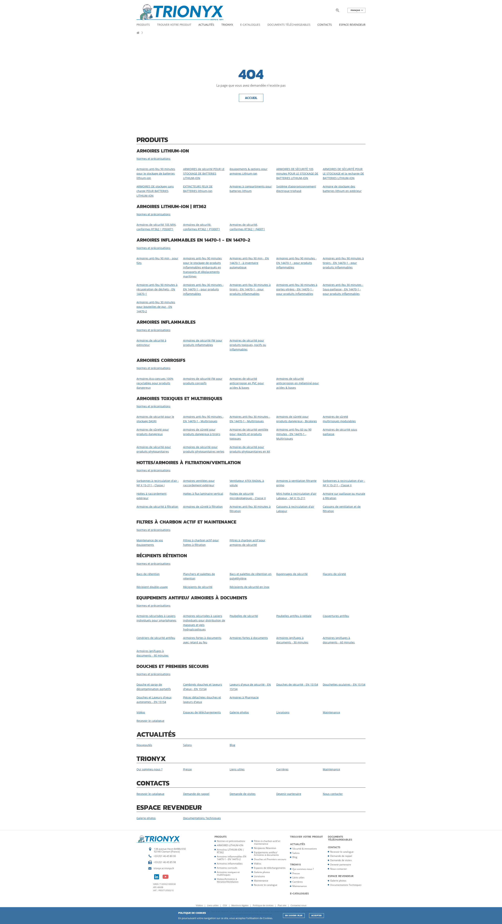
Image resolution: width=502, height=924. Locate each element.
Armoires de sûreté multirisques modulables (339, 419)
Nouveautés (144, 745)
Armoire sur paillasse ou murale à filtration (344, 496)
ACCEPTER (316, 915)
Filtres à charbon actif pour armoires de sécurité (247, 542)
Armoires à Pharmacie (244, 697)
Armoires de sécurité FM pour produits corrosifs (202, 381)
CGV (225, 905)
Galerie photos (239, 712)
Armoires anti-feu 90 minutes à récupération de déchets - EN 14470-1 (156, 289)
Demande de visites (243, 794)
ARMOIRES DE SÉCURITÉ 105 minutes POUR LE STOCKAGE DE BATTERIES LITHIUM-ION (297, 173)
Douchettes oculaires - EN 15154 (344, 684)
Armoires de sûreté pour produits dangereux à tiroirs (201, 432)
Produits (143, 24)
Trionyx (227, 24)
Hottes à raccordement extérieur (151, 496)
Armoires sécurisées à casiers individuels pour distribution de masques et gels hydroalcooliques (204, 622)
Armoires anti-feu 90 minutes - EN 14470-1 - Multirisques (203, 419)
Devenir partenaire (288, 794)
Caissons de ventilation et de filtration (342, 509)
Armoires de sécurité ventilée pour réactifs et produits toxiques (249, 434)
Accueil (251, 97)
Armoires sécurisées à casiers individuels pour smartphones (156, 618)
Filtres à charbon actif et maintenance (267, 842)
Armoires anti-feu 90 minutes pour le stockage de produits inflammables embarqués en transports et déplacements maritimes (202, 267)
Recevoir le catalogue (150, 721)
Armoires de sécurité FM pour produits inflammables (202, 343)
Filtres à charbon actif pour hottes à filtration (201, 542)
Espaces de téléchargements (202, 712)
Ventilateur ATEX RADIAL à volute (247, 483)
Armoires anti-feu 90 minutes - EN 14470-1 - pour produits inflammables (296, 262)
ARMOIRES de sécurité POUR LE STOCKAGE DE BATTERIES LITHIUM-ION (204, 173)
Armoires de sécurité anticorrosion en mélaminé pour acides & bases (297, 383)
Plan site (282, 905)
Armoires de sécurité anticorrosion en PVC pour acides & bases (247, 383)
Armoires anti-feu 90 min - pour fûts (157, 260)
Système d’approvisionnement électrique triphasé (296, 189)
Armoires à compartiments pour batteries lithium (251, 189)
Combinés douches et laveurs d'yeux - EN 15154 (202, 687)
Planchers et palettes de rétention (199, 576)
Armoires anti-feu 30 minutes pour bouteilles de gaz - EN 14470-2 (155, 306)
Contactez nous (298, 905)
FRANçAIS (356, 10)
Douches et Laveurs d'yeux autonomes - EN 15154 (153, 700)
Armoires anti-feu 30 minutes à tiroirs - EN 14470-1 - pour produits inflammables (250, 289)
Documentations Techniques (202, 818)
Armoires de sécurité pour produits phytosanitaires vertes (203, 449)
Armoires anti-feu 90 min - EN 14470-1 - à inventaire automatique (249, 262)
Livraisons (282, 712)
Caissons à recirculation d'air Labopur (295, 509)
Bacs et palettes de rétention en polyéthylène (251, 576)
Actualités (206, 24)
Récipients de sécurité (197, 587)
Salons (187, 745)
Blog (232, 745)
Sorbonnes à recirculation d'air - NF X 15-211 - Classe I (157, 483)
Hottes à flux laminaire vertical (203, 494)
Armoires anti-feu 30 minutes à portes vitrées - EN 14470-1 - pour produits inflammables (296, 289)
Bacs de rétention (148, 574)
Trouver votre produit (174, 24)
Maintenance (331, 712)
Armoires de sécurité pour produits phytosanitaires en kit (250, 449)
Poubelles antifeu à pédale (293, 616)
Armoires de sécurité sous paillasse (340, 432)
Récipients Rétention (265, 848)
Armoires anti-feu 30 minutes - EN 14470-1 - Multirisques (250, 419)
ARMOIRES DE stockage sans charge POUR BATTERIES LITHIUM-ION (155, 191)
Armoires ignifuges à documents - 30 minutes (292, 640)
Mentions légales (240, 905)
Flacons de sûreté (334, 574)
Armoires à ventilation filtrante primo (296, 483)
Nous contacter (333, 794)
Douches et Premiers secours (270, 859)
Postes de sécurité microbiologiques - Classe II (248, 496)
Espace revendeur (352, 24)
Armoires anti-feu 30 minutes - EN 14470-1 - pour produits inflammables (203, 289)
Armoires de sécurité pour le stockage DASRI (155, 419)
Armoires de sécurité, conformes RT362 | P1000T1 (201, 227)
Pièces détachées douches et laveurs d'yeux (202, 700)
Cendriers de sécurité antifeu (155, 638)
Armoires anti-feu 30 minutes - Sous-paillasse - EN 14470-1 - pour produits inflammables (343, 289)
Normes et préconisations (153, 158)
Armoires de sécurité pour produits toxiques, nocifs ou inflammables (248, 345)
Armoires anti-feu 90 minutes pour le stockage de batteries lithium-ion (155, 173)
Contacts (324, 24)
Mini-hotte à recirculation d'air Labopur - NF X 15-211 (296, 496)
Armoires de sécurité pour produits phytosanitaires (153, 449)
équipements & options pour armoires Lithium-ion (248, 171)
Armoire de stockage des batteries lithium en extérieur (342, 189)
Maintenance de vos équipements (149, 542)
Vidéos (140, 712)
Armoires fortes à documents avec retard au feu (202, 640)
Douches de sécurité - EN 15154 (297, 684)
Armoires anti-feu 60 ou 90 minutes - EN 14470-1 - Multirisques (293, 434)
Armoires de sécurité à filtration (157, 506)
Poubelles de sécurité (244, 616)
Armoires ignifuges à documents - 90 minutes (152, 653)
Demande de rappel (196, 794)
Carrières (282, 769)
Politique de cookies (263, 905)
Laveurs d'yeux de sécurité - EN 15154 (250, 687)
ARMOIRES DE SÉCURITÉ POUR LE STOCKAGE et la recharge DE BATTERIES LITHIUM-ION (343, 173)
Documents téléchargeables (288, 24)
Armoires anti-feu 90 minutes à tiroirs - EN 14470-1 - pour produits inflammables (343, 262)
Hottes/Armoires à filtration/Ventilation (227, 880)
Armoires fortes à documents (249, 638)
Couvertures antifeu (336, 616)
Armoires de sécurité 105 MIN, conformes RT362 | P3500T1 (156, 227)
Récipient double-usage (152, 587)
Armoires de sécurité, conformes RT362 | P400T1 (247, 227)
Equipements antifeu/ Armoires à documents (266, 854)
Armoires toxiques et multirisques (228, 874)
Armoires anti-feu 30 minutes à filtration (250, 509)
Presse (187, 769)
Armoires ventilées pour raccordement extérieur (199, 483)
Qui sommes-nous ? (149, 769)
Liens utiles (237, 769)
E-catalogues (250, 24)
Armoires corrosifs (227, 868)
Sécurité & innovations (304, 848)
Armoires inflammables (230, 863)
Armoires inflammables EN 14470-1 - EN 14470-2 (231, 858)
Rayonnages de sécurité (292, 574)
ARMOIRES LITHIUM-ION (230, 845)
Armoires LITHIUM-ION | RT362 (230, 851)
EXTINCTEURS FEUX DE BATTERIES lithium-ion (198, 189)
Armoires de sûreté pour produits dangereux (152, 432)
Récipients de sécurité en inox (249, 587)
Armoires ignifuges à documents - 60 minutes (339, 640)
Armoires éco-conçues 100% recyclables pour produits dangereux (154, 383)
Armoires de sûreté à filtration (203, 506)
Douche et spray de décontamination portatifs (153, 687)
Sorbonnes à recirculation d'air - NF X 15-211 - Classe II (344, 483)
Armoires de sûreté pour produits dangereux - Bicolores (296, 419)
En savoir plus (294, 915)
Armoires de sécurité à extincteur (151, 343)
